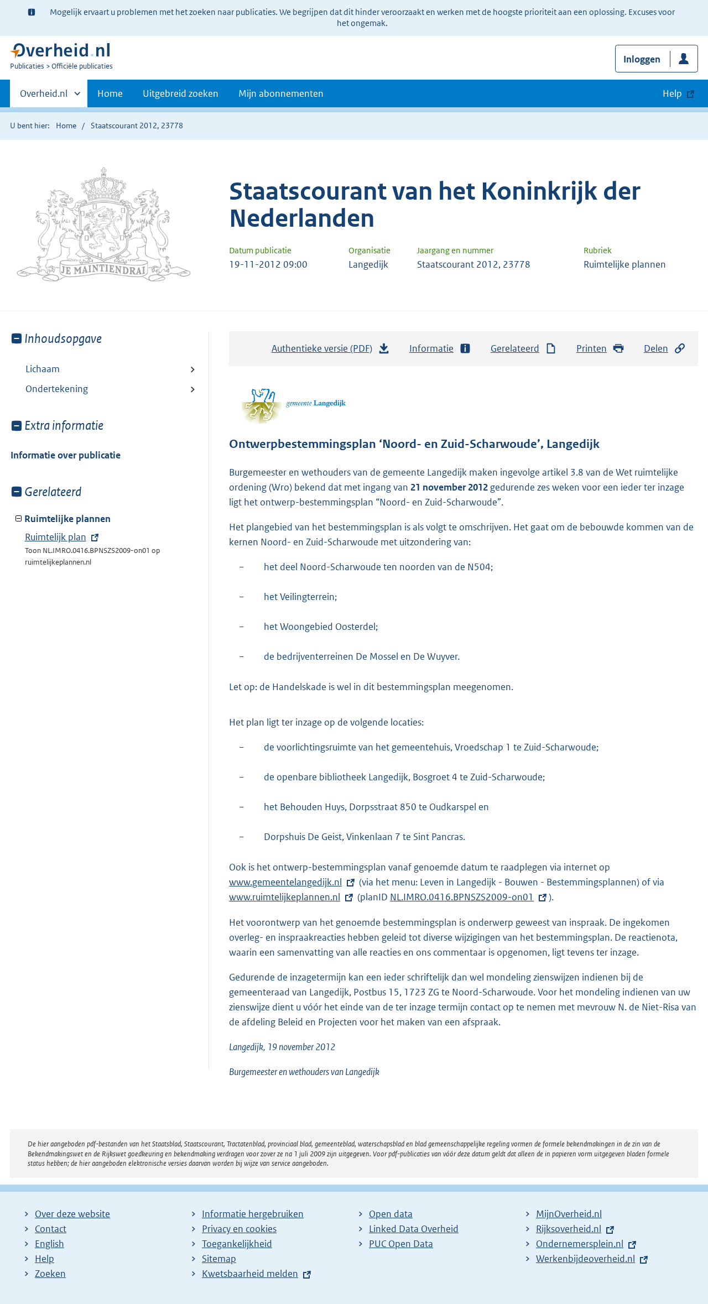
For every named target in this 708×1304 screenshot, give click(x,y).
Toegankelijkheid (237, 1244)
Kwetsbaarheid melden (250, 1274)
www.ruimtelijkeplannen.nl (284, 897)
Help (44, 1259)
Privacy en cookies (239, 1229)
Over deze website (72, 1214)
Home (110, 93)
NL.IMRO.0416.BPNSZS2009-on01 (462, 897)
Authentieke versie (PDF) (325, 351)
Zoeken (50, 1274)
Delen (656, 348)
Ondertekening (56, 389)
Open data (391, 1214)
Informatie (431, 348)
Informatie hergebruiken (253, 1214)
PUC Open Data (401, 1244)
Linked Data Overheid (414, 1229)
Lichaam (42, 369)
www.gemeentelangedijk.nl (285, 882)
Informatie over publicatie (66, 455)
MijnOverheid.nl (569, 1214)
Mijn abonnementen (281, 93)
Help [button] (672, 93)
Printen (591, 348)
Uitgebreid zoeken (180, 93)
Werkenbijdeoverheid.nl (585, 1259)
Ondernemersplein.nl (579, 1244)
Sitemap (219, 1259)
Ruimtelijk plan (55, 537)
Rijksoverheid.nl (568, 1229)
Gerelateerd (515, 348)
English (49, 1244)
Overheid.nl (43, 97)
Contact (50, 1229)
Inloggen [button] (641, 59)
